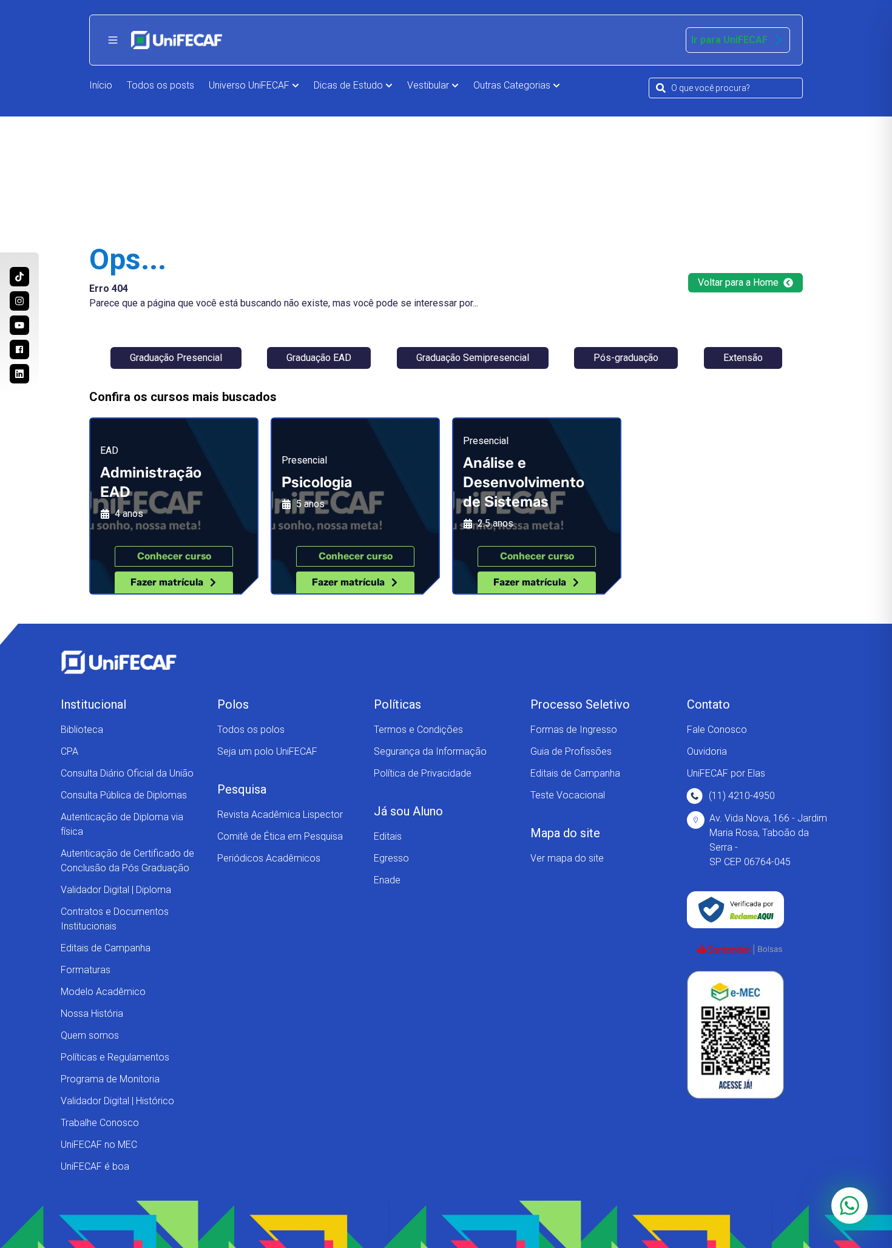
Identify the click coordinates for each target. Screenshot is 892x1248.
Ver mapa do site (567, 858)
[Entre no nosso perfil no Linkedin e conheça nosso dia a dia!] (19, 374)
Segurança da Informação (430, 751)
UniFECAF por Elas (726, 773)
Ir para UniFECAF (729, 40)
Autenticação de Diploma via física (122, 824)
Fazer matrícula (166, 582)
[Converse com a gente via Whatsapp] (849, 1205)
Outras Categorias (511, 85)
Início (100, 85)
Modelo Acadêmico (103, 991)
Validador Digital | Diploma (116, 890)
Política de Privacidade (422, 773)
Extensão (743, 357)
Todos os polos (251, 729)
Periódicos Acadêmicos (268, 858)
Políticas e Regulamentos (115, 1057)
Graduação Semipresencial (472, 357)
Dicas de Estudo (348, 85)
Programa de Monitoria (110, 1079)
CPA (69, 751)
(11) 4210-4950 (742, 795)
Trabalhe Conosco (100, 1122)
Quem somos (90, 1035)
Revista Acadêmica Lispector (280, 814)
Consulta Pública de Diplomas (124, 795)
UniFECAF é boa (95, 1166)
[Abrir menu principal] (113, 40)
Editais (388, 836)
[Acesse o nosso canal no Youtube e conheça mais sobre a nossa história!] (19, 325)
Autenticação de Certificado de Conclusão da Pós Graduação (127, 861)
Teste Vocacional (567, 795)
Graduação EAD (318, 357)
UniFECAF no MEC (99, 1144)
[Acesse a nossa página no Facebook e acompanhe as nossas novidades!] (19, 349)
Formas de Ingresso (573, 729)
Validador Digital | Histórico (117, 1101)
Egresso (391, 858)
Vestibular (428, 85)
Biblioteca (82, 729)
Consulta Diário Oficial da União (127, 773)
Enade (387, 880)
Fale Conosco (717, 729)
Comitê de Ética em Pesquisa (280, 836)
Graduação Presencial (176, 357)
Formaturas (85, 970)
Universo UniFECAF (249, 85)
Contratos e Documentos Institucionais (115, 919)
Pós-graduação (625, 357)
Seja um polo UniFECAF (267, 751)
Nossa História (92, 1013)
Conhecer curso (174, 556)
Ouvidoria (707, 751)
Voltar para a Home (738, 282)
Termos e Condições (418, 729)
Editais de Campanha (105, 948)
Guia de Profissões (571, 751)
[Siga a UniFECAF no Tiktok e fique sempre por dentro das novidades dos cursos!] (19, 277)
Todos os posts (160, 85)
